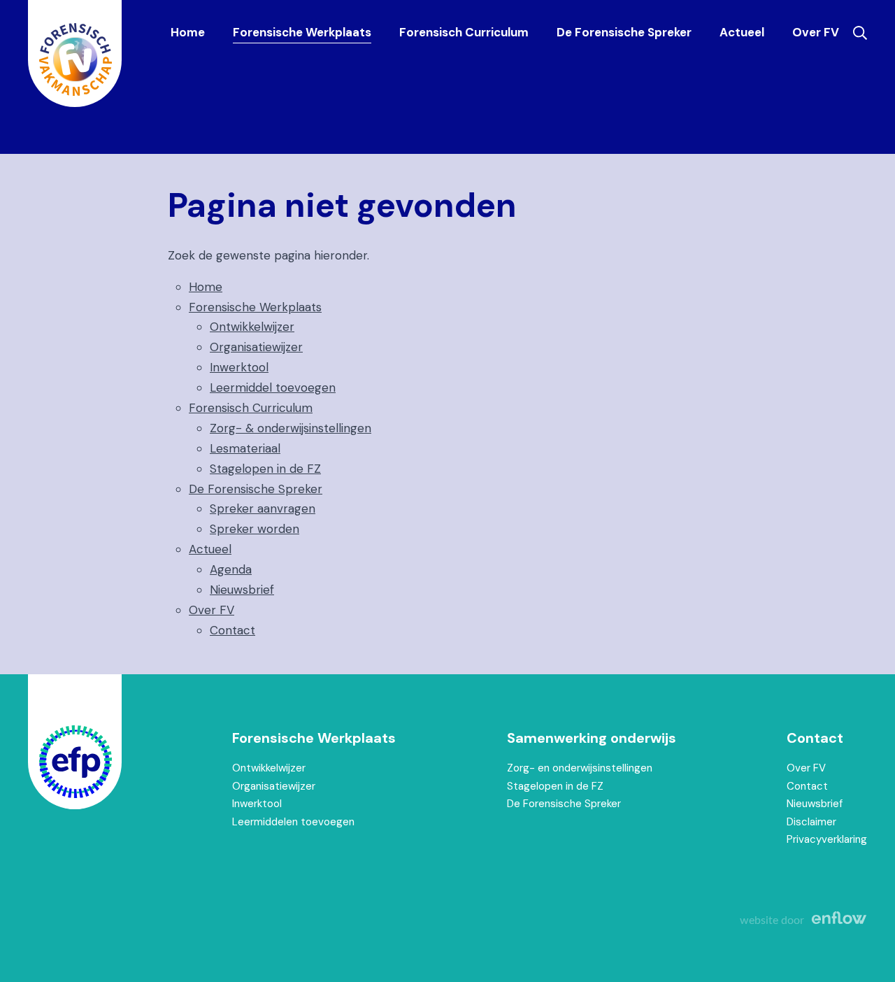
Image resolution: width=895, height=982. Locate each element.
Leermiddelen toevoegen (293, 822)
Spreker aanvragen (262, 508)
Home (188, 32)
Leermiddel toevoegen (273, 387)
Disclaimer (811, 822)
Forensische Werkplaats (302, 32)
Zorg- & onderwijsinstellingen (290, 428)
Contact (232, 630)
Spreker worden (254, 528)
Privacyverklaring (827, 839)
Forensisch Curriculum (464, 32)
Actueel (741, 32)
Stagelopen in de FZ (265, 468)
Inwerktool (239, 367)
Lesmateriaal (245, 448)
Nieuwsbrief (242, 589)
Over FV (815, 32)
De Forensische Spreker (624, 32)
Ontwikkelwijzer (252, 326)
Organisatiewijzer (256, 347)
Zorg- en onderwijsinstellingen (579, 768)
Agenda (231, 569)
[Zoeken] (860, 33)
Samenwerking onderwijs (591, 738)
